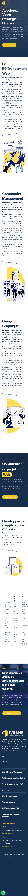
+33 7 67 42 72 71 (10, 833)
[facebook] (3, 761)
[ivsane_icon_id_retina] (4, 2)
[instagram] (7, 761)
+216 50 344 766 (10, 846)
